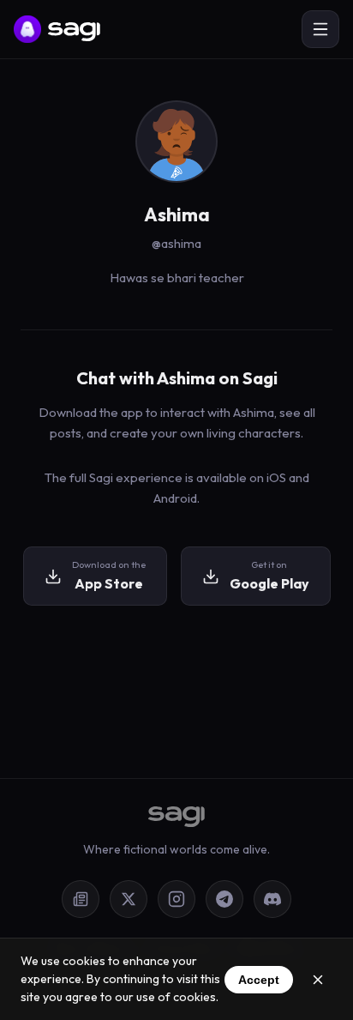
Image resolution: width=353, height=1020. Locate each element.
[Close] (317, 979)
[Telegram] (224, 899)
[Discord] (272, 899)
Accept (258, 980)
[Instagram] (176, 899)
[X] (128, 899)
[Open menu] (320, 29)
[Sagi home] (57, 29)
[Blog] (80, 899)
